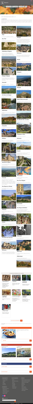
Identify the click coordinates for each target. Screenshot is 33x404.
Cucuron (19, 53)
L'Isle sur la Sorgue (7, 95)
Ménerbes (5, 110)
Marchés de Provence (6, 388)
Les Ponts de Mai (5, 392)
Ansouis (19, 138)
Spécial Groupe (5, 389)
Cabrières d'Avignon (7, 51)
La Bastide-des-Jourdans (23, 119)
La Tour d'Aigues (21, 180)
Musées (14, 281)
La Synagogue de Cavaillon (5, 285)
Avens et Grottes (4, 297)
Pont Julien (5, 284)
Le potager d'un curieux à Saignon (25, 301)
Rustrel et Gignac (7, 162)
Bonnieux (20, 251)
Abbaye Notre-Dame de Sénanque (5, 286)
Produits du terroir (24, 388)
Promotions (4, 384)
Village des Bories (6, 283)
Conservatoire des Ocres (15, 284)
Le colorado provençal (14, 301)
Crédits (21, 403)
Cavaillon (5, 125)
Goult (19, 59)
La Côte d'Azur (14, 388)
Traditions (5, 310)
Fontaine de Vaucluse (7, 237)
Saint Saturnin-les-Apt (23, 99)
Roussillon (20, 175)
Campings (4, 383)
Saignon (19, 72)
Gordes (19, 87)
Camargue (13, 385)
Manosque (20, 256)
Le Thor (4, 38)
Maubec (4, 209)
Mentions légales (18, 403)
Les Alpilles (13, 384)
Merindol (20, 236)
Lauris (19, 151)
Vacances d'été (5, 393)
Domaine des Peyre (5, 346)
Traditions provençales (25, 389)
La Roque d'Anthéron (22, 207)
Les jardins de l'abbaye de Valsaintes (26, 299)
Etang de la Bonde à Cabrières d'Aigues (25, 284)
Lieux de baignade (24, 282)
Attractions (23, 383)
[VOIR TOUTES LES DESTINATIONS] (16, 321)
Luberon (13, 382)
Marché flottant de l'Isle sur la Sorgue (5, 313)
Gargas (19, 37)
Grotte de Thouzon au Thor (6, 299)
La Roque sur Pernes (7, 186)
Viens (4, 222)
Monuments (5, 281)
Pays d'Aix (13, 383)
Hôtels (3, 382)
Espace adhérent (13, 403)
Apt (3, 34)
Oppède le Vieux (21, 134)
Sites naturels (16, 296)
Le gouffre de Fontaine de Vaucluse (16, 299)
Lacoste (4, 82)
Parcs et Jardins (24, 297)
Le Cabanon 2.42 (19, 346)
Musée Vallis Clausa (16, 283)
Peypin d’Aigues (6, 76)
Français (30, 0)
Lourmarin (20, 203)
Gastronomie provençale (25, 382)
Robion (4, 138)
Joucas (4, 177)
